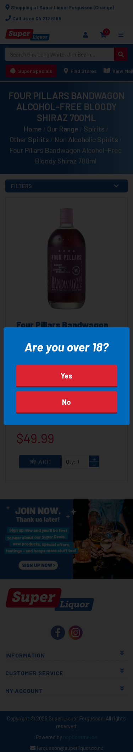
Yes (66, 375)
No (66, 401)
